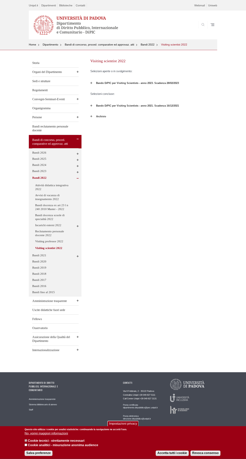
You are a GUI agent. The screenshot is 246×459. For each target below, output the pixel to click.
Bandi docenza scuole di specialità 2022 (50, 217)
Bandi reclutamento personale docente (50, 128)
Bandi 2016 (39, 286)
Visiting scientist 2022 (174, 44)
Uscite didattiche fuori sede (48, 310)
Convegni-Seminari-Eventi (48, 99)
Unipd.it (33, 5)
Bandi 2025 (39, 158)
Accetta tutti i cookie (172, 453)
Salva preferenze (38, 453)
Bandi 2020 (39, 261)
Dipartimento (50, 44)
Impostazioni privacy (123, 423)
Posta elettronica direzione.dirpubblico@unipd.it (137, 417)
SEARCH (210, 30)
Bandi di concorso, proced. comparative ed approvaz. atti (99, 44)
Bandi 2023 (39, 171)
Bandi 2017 (39, 279)
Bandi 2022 (148, 44)
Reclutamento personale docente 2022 (49, 233)
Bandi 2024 (39, 164)
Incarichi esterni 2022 (48, 225)
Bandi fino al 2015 (43, 292)
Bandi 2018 (39, 273)
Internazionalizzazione (45, 350)
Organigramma (41, 108)
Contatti (80, 5)
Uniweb (212, 5)
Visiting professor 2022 (49, 241)
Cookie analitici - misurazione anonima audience (63, 445)
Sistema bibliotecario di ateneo (43, 404)
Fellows (37, 319)
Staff (31, 410)
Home (32, 44)
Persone (37, 117)
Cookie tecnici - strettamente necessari (56, 440)
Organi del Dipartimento (47, 72)
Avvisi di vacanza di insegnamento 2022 (47, 197)
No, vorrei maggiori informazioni (46, 433)
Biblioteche (65, 5)
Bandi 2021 (39, 255)
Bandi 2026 (39, 152)
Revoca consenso (205, 453)
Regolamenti (40, 90)
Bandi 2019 (39, 267)
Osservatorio (40, 328)
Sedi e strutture (41, 81)
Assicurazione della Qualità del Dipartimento (51, 338)
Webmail (199, 5)
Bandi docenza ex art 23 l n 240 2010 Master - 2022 (51, 207)
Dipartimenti (48, 5)
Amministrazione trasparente (49, 301)
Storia (35, 63)
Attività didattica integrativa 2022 (51, 187)
